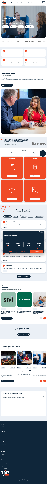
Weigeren (10, 251)
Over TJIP (3, 451)
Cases (18, 2)
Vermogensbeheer (29, 26)
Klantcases (3, 431)
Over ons (32, 2)
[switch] (18, 245)
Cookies (24, 480)
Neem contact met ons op (23, 334)
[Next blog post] (44, 318)
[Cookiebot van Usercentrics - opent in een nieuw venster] (39, 232)
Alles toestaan (37, 251)
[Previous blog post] (41, 381)
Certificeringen (28, 480)
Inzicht (28, 2)
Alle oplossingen (7, 216)
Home (2, 426)
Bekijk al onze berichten (7, 380)
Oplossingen (23, 2)
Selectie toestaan (23, 251)
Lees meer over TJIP (6, 85)
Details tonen (39, 248)
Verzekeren (21, 26)
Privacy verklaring (19, 480)
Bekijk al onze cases (6, 318)
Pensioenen (13, 26)
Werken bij (37, 2)
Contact (43, 2)
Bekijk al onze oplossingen (23, 276)
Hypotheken (5, 26)
